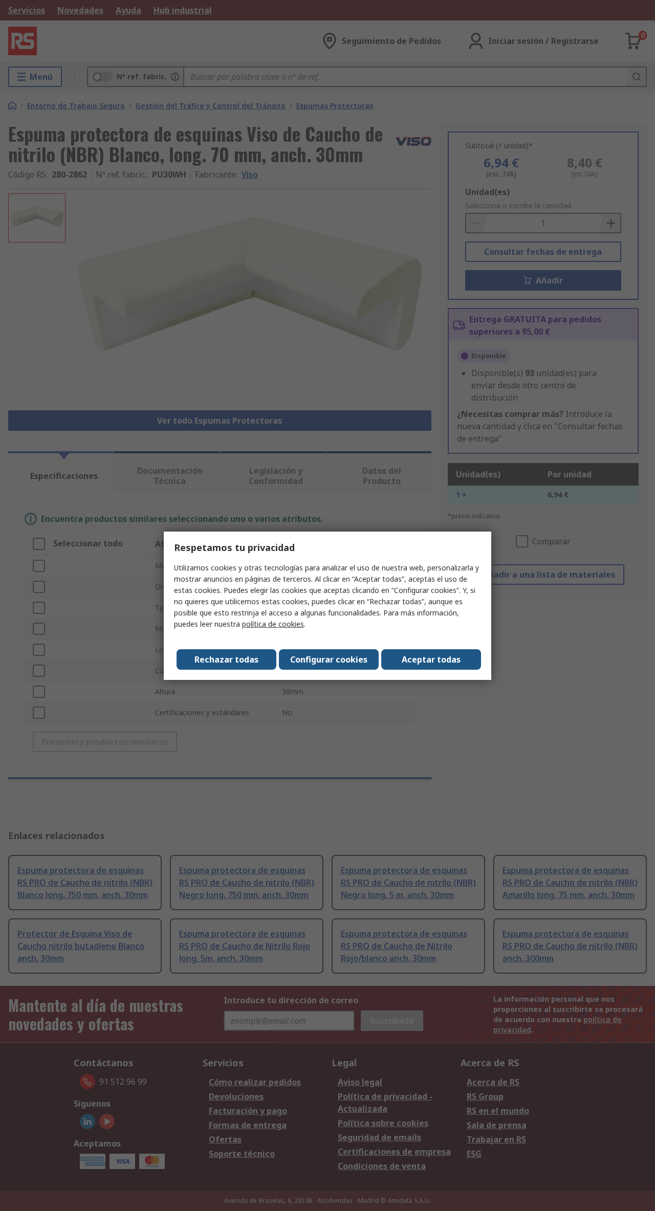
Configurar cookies (328, 659)
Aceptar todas (431, 659)
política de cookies (273, 624)
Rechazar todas (226, 659)
